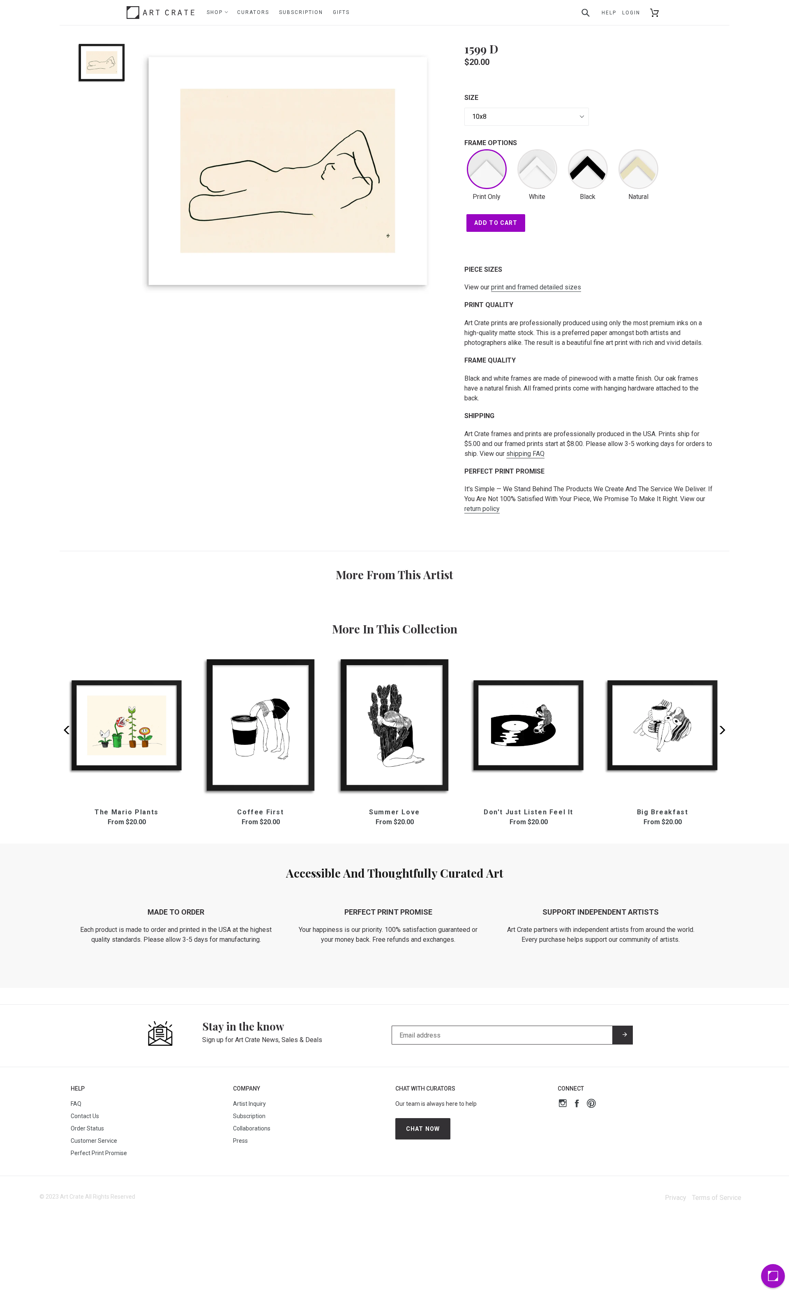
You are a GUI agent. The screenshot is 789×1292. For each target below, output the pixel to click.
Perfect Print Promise (99, 1153)
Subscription (301, 12)
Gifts (341, 12)
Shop (216, 12)
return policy (482, 509)
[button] (719, 730)
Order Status (87, 1128)
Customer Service (94, 1140)
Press (240, 1140)
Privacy (675, 1198)
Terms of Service (716, 1198)
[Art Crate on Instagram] (563, 1104)
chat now (423, 1129)
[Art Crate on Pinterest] (591, 1104)
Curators (253, 12)
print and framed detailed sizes (536, 287)
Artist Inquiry (249, 1103)
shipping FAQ (525, 454)
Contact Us (85, 1116)
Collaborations (251, 1128)
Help (609, 13)
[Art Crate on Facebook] (577, 1104)
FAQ (76, 1103)
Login (631, 13)
